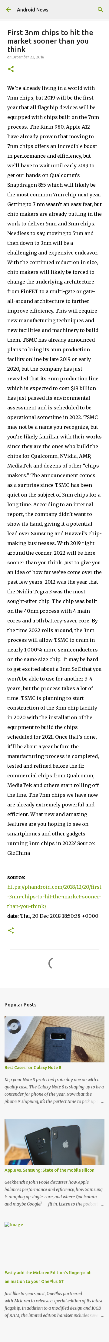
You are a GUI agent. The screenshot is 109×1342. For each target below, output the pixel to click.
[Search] (100, 9)
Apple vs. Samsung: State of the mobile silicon (49, 1170)
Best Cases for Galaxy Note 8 (33, 1067)
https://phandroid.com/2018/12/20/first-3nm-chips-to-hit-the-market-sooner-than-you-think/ (54, 896)
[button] (11, 69)
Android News (32, 9)
